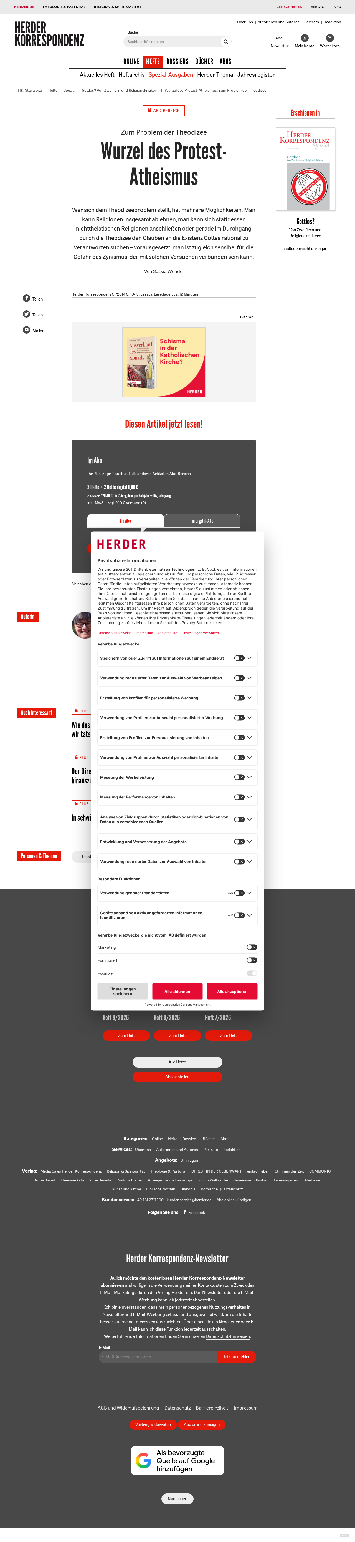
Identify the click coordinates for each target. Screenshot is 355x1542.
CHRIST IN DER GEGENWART (216, 1171)
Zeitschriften (290, 6)
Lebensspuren (286, 1180)
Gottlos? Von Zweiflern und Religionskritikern (120, 90)
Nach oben (177, 1498)
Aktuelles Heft (97, 74)
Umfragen (189, 1160)
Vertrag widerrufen (153, 1424)
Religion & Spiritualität (117, 6)
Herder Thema (215, 74)
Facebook (197, 1212)
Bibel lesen (312, 1180)
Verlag (317, 6)
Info (337, 6)
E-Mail (104, 1347)
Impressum (246, 1408)
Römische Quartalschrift (222, 1188)
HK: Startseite (30, 90)
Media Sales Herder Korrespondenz (71, 1171)
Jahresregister (256, 74)
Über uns (245, 21)
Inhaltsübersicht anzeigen (304, 248)
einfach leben (258, 1171)
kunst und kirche (126, 1188)
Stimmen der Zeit (289, 1171)
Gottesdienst (44, 1180)
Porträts (311, 21)
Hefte (153, 61)
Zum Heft (126, 1035)
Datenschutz (177, 1408)
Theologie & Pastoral (63, 6)
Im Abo (125, 521)
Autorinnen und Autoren (279, 21)
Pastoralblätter (129, 1180)
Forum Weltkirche (212, 1180)
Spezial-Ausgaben (171, 74)
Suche (133, 32)
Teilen (37, 299)
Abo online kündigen (234, 1199)
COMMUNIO (320, 1171)
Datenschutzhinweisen (228, 1336)
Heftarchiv (131, 74)
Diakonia (188, 1188)
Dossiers (177, 61)
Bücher (204, 61)
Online (131, 61)
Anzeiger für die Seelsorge (170, 1180)
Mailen (38, 331)
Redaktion (332, 21)
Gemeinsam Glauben (250, 1180)
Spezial (69, 90)
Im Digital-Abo (202, 521)
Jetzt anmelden (236, 1357)
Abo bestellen (177, 1077)
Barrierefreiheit (212, 1408)
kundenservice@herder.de (189, 1199)
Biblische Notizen (160, 1188)
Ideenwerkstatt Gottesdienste (85, 1180)
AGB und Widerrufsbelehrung (128, 1408)
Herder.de (24, 6)
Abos (226, 61)
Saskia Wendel (168, 271)
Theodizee (89, 856)
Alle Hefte (177, 1062)
